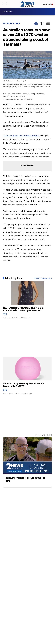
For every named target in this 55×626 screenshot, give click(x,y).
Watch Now (47, 4)
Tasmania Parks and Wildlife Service (21, 135)
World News (11, 23)
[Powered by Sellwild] (48, 435)
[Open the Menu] (4, 4)
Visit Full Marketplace (43, 278)
